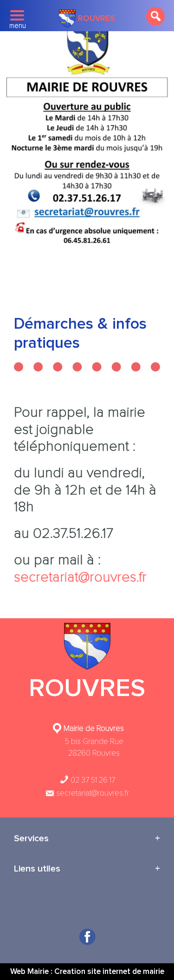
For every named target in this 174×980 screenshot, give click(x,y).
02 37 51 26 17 (92, 780)
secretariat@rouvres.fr (80, 577)
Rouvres (96, 18)
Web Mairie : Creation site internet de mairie (87, 971)
